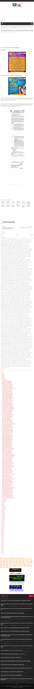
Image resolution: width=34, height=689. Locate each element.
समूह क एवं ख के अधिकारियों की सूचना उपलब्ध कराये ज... (8, 482)
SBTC (3, 337)
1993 (2, 542)
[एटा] (25, 558)
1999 (2, 536)
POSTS (30, 324)
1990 (2, 544)
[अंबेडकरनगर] (3, 558)
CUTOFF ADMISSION (3, 271)
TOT (20, 354)
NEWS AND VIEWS (20, 313)
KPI (6, 301)
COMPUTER (8, 268)
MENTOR (28, 307)
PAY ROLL (7, 321)
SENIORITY (2, 342)
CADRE (16, 259)
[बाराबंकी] (15, 562)
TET (8, 354)
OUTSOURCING (14, 319)
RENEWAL (5, 333)
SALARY (10, 336)
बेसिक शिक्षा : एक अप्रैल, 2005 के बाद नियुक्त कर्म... (7, 495)
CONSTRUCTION (18, 268)
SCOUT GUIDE (25, 339)
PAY (29, 319)
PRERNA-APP (2, 327)
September (3, 500)
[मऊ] (26, 562)
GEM (14, 286)
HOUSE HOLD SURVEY (3, 292)
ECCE (9, 277)
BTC (30, 256)
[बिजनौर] (18, 562)
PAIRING (23, 319)
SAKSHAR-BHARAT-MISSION (4, 336)
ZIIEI (8, 363)
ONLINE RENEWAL (3, 318)
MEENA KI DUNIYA (15, 307)
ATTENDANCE (30, 250)
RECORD (7, 331)
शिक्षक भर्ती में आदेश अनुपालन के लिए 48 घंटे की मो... (7, 421)
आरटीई (21, 363)
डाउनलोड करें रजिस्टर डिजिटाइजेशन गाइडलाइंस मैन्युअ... (8, 414)
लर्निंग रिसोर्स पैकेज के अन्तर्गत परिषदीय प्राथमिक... (7, 420)
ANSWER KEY (2, 247)
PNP (19, 324)
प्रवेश (5, 366)
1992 (2, 543)
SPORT (13, 348)
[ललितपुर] (2, 565)
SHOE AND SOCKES (19, 343)
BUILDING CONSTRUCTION (4, 259)
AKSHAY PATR (25, 244)
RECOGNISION (28, 330)
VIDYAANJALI (10, 360)
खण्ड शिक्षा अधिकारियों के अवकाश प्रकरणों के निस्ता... (7, 446)
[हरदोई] (8, 567)
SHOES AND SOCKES (8, 345)
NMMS (18, 315)
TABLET (16, 351)
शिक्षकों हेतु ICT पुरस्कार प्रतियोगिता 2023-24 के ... (7, 440)
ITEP (23, 298)
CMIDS (28, 265)
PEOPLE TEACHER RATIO (27, 321)
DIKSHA (7, 274)
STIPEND (27, 348)
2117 (2, 373)
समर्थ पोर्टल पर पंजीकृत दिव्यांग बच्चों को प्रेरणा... (7, 447)
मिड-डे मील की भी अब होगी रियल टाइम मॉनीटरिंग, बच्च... (8, 402)
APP (26, 247)
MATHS (2, 307)
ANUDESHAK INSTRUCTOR (19, 247)
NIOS (27, 313)
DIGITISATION (3, 274)
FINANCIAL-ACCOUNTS (18, 283)
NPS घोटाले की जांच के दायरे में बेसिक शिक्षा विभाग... (7, 391)
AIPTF (22, 244)
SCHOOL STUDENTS (3, 339)
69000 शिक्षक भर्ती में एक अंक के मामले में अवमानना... (7, 393)
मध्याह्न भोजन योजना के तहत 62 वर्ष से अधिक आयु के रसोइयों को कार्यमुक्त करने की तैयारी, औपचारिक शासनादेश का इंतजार (15, 631)
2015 (2, 518)
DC (28, 271)
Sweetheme (21, 687)
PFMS (1, 322)
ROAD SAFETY (6, 334)
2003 (2, 532)
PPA (1, 325)
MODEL (16, 310)
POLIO (25, 324)
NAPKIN (13, 312)
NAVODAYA (19, 312)
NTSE (12, 316)
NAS (15, 312)
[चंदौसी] (29, 559)
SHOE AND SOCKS (24, 343)
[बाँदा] (9, 562)
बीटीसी (16, 366)
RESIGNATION (21, 333)
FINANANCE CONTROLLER (4, 283)
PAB (16, 319)
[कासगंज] (9, 559)
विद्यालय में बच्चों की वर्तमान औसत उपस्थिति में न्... (7, 419)
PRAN (3, 325)
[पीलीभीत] (8, 561)
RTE (12, 334)
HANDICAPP (2, 289)
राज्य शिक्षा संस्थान (23, 366)
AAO (21, 241)
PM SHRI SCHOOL (6, 324)
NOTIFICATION (3, 316)
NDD (14, 313)
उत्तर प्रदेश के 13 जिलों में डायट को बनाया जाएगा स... (7, 496)
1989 (2, 545)
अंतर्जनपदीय (13, 363)
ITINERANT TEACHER (27, 298)
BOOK (2, 256)
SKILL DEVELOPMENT (3, 346)
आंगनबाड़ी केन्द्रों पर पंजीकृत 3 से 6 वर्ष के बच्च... (7, 401)
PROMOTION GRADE (3, 328)
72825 (8, 241)
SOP (1, 348)
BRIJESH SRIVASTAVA (24, 256)
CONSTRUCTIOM (13, 268)
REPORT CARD (12, 333)
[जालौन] (2, 561)
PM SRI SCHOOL (14, 324)
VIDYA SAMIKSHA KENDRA (4, 360)
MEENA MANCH (16, 32)
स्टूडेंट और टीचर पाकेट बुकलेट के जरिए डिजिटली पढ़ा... (7, 404)
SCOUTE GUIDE (3, 340)
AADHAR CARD (18, 241)
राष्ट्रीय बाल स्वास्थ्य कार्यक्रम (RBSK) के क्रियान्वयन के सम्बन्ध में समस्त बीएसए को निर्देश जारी (12, 671)
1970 (2, 553)
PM (14, 322)
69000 (6, 241)
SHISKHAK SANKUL (13, 343)
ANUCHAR (6, 247)
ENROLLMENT (16, 280)
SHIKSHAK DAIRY (30, 342)
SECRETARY (16, 340)
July (2, 502)
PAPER (27, 319)
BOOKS (4, 256)
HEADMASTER (15, 289)
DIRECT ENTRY (12, 274)
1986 (2, 546)
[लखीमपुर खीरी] (30, 564)
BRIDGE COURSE (19, 256)
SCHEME (8, 337)
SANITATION (23, 336)
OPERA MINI (16, 318)
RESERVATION (16, 333)
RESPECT (24, 333)
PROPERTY (21, 328)
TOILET (18, 354)
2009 (2, 525)
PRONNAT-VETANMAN (16, 328)
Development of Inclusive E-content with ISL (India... (8, 423)
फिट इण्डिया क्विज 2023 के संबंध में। (6, 475)
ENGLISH (7, 280)
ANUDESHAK (13, 247)
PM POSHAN (28, 322)
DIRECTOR (23, 274)
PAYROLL (14, 321)
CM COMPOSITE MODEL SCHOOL (5, 265)
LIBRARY (31, 301)
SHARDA (17, 342)
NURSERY (19, 316)
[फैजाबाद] (24, 561)
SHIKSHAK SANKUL (3, 343)
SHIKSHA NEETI (26, 342)
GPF (28, 286)
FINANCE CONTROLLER (11, 283)
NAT (17, 312)
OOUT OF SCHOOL (11, 318)
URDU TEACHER (26, 357)
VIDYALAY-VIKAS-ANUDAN (19, 360)
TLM (16, 354)
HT (15, 292)
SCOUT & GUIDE (14, 339)
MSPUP (2, 312)
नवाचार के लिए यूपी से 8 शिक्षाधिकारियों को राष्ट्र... (7, 403)
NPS (8, 316)
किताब (26, 363)
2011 (2, 523)
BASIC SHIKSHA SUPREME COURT (18, 253)
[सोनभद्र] (2, 567)
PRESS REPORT (7, 327)
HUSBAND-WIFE (19, 292)
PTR (31, 328)
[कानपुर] (2, 559)
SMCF (24, 346)
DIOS (9, 274)
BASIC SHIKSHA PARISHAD (10, 253)
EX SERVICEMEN (30, 280)
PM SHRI (2, 324)
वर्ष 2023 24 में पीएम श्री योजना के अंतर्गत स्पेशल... (7, 395)
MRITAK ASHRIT (29, 310)
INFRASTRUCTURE (12, 295)
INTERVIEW (13, 298)
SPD (3, 348)
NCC (3, 313)
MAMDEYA (22, 304)
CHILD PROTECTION (8, 32)
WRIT (1, 363)
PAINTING (19, 319)
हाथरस (10, 567)
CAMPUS (22, 259)
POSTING (27, 324)
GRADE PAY (30, 286)
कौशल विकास (28, 363)
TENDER (2, 354)
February (3, 508)
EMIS (1, 280)
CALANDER (19, 259)
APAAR (24, 247)
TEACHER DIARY (23, 351)
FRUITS (8, 286)
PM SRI (10, 324)
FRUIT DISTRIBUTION (4, 286)
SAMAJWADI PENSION (14, 336)
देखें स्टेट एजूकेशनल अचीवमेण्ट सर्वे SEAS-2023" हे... (7, 493)
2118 (2, 372)
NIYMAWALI (14, 315)
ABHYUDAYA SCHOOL (25, 241)
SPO (11, 348)
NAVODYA (30, 312)
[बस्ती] (4, 562)
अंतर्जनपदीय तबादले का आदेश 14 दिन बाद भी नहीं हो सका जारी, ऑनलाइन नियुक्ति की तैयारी (11, 675)
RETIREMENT (2, 334)
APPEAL (29, 247)
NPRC (6, 316)
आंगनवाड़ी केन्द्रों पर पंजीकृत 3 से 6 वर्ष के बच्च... (7, 483)
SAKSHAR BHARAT (25, 334)
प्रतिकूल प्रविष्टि (2, 366)
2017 (2, 516)
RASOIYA (20, 330)
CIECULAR (30, 262)
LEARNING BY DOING (12, 301)
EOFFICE (20, 280)
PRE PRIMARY (17, 325)
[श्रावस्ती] (12, 565)
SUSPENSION (2, 351)
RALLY (14, 330)
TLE (14, 354)
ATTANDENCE (26, 250)
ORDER (5, 319)
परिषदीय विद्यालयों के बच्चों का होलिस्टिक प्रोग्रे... (7, 438)
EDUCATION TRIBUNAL (26, 277)
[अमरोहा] (6, 558)
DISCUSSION (30, 274)
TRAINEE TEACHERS (24, 354)
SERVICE (6, 342)
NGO (23, 313)
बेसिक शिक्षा (19, 366)
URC (23, 357)
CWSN (8, 271)
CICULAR (27, 262)
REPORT (8, 333)
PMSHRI (18, 324)
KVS (8, 301)
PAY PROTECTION (3, 321)
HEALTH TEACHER (30, 289)
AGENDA (7, 244)
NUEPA (16, 316)
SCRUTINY (10, 340)
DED (31, 271)
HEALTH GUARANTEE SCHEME (23, 289)
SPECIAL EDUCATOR (7, 348)
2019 (2, 514)
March (3, 507)
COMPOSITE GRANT (3, 268)
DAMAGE (12, 271)
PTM (29, 328)
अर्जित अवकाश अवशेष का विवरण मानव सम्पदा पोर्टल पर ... (8, 492)
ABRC (29, 241)
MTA (4, 312)
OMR (24, 316)
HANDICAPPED (7, 289)
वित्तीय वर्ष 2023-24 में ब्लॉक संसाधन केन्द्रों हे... (7, 473)
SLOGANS (11, 346)
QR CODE (2, 330)
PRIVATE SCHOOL (20, 327)
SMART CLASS (15, 346)
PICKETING (4, 322)
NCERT (5, 313)
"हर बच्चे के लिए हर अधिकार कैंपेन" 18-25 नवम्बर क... (7, 428)
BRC (13, 256)
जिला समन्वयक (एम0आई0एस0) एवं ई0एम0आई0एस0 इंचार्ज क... (8, 455)
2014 (2, 519)
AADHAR (14, 241)
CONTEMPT (22, 268)
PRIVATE (16, 327)
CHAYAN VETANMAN (7, 262)
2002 (2, 533)
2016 (2, 517)
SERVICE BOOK (9, 342)
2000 (2, 535)
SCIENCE (8, 339)
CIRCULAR (12, 32)
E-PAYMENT (2, 277)
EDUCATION (21, 277)
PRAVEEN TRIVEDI (12, 325)
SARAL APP (30, 336)
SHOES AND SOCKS (14, 345)
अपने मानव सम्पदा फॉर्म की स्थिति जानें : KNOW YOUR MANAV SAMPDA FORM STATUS (12, 650)
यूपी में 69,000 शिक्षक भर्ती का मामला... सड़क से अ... (7, 392)
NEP (16, 313)
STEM (24, 348)
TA (13, 351)
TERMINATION (6, 354)
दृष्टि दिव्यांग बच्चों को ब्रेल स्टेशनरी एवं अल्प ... (6, 485)
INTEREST (7, 298)
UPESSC (8, 357)
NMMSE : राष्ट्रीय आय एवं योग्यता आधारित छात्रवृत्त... (7, 458)
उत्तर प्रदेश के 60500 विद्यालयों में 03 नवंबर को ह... (7, 491)
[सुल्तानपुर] (32, 565)
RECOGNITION (3, 331)
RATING (23, 330)
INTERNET (10, 298)
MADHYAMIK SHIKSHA (7, 304)
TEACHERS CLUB (27, 351)
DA (9, 271)
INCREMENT (7, 295)
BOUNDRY (7, 256)
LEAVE (28, 301)
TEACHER (18, 351)
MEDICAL (9, 307)
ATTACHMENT (17, 250)
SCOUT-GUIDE (29, 339)
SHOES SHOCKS (19, 345)
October (3, 499)
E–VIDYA (6, 277)
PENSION (20, 321)
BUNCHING (10, 259)
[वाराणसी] (5, 565)
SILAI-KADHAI (30, 345)
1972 (2, 552)
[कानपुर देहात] (6, 559)
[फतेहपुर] (14, 561)
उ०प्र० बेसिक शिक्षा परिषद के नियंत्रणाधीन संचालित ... (7, 430)
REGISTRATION (18, 331)
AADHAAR (11, 241)
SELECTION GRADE (27, 340)
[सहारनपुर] (22, 565)
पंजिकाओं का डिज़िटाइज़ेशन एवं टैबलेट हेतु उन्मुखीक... (7, 394)
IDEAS (29, 292)
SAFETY (16, 334)
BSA (28, 256)
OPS (31, 318)
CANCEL (25, 259)
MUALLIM (7, 312)
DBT (24, 271)
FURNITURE (11, 286)
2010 (2, 524)
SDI (13, 340)
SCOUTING (7, 340)
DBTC (26, 271)
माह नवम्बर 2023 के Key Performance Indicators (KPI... (8, 474)
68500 (4, 241)
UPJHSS (13, 357)
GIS (20, 286)
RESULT (27, 333)
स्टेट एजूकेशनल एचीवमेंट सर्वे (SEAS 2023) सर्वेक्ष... (7, 494)
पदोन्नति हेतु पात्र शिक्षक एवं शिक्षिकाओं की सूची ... (7, 459)
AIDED (15, 244)
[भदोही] (24, 562)
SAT (1, 337)
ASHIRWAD (2, 250)
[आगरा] (14, 558)
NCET (8, 313)
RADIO (8, 330)
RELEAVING (22, 331)
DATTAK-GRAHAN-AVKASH (19, 271)
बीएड (14, 366)
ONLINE (27, 316)
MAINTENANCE (19, 304)
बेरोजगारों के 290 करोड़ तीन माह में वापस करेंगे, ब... (7, 468)
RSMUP (10, 334)
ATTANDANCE (21, 250)
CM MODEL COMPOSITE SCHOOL (21, 265)
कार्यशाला (24, 363)
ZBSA (6, 363)
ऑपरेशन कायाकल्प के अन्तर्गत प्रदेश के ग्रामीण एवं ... (7, 429)
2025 (2, 375)
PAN (25, 319)
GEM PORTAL (17, 286)
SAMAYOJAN (19, 336)
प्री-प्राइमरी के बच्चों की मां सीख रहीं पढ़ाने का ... (7, 467)
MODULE (23, 310)
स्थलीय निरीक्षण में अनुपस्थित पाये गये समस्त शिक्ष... (7, 437)
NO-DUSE (23, 315)
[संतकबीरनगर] (16, 565)
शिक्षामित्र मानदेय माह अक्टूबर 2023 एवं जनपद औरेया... (7, 486)
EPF (22, 280)
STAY (22, 348)
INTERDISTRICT (3, 298)
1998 (2, 537)
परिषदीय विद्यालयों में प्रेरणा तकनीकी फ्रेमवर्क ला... (7, 410)
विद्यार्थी (30, 366)
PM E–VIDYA (21, 322)
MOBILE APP (12, 310)
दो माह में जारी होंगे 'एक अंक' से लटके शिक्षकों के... (7, 385)
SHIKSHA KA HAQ (21, 342)
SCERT (6, 337)
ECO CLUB (17, 277)
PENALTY (16, 321)
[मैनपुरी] (17, 564)
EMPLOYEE (4, 280)
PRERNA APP (30, 325)
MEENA (12, 307)
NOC (26, 315)
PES (31, 321)
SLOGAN (8, 346)
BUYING (14, 259)
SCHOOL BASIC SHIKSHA (20, 337)
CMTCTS (30, 265)
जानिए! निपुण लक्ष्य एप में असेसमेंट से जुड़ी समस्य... (7, 382)
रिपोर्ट (26, 366)
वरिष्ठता (28, 366)
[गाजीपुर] (18, 559)
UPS (18, 357)
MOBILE (9, 310)
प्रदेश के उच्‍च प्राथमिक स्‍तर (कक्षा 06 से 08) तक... (7, 432)
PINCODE (8, 322)
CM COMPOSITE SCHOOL (13, 265)
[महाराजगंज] (32, 562)
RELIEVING (26, 331)
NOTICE (28, 315)
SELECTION (22, 340)
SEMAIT (32, 340)
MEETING (24, 307)
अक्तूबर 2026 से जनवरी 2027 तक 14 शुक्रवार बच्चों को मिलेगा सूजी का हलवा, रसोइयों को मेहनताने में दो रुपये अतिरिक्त (15, 627)
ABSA (31, 241)
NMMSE (20, 315)
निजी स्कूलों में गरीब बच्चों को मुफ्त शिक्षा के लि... (7, 383)
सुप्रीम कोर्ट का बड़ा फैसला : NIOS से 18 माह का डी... (7, 384)
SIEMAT (27, 345)
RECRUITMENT (14, 331)
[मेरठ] (14, 564)
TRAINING (29, 354)
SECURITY (19, 340)
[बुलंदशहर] (21, 562)
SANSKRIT (27, 336)
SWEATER (6, 351)
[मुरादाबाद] (12, 564)
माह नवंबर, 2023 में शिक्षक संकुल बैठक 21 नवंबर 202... (7, 465)
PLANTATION (11, 322)
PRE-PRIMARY (21, 325)
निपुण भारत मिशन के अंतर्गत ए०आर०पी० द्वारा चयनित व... (7, 431)
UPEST (11, 357)
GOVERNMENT (25, 286)
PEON (22, 321)
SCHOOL (16, 337)
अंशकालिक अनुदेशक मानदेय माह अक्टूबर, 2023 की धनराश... (8, 487)
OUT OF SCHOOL (8, 319)
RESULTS (30, 333)
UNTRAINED (2, 357)
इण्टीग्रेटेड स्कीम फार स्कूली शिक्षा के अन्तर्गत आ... (7, 441)
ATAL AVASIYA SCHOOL (7, 250)
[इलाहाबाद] (20, 558)
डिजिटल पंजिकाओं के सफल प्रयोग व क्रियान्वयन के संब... (8, 409)
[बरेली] (29, 561)
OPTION (2, 319)
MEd (6, 307)
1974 (2, 551)
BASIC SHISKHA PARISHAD (27, 253)
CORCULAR (30, 268)
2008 (2, 526)
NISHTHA (7, 315)
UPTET (21, 357)
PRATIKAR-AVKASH (7, 325)
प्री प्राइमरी (8, 366)
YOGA (4, 363)
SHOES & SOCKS (3, 345)
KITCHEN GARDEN (3, 301)
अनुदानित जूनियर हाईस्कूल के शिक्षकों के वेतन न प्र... (7, 450)
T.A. (12, 351)
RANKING (16, 330)
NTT (14, 316)
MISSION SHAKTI (3, 310)
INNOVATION (17, 295)
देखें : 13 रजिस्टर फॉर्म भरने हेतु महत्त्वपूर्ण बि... (6, 413)
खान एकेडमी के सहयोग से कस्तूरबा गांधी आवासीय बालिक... (8, 466)
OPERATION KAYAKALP (21, 318)
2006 (2, 528)
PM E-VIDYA (17, 322)
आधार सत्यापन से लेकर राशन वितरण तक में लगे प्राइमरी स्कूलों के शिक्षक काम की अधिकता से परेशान (12, 664)
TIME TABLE (11, 354)
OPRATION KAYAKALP (28, 318)
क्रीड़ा (31, 363)
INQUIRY (21, 295)
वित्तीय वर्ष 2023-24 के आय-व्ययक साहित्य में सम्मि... (7, 449)
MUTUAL (10, 312)
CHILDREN (24, 262)
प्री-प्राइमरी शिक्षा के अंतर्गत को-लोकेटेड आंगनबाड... (7, 411)
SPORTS (16, 348)
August (3, 501)
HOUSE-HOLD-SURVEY (10, 292)
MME (6, 310)
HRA (14, 292)
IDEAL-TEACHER (25, 292)
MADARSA (2, 304)
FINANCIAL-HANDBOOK (25, 283)
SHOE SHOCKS (29, 343)
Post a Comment (4, 233)
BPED (10, 256)
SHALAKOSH (13, 342)
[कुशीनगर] (12, 559)
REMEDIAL (2, 333)
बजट (10, 366)
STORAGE (30, 348)
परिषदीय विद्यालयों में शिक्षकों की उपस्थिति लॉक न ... (7, 464)
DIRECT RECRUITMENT (18, 274)
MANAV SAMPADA (27, 304)
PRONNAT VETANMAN (10, 328)
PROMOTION (25, 327)
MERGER (31, 307)
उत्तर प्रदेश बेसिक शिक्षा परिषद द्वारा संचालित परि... (7, 469)
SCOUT (11, 339)
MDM (4, 307)
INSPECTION (24, 295)
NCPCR (10, 313)
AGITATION (10, 244)
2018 (2, 515)
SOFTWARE (31, 346)
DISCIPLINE (26, 274)
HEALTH (18, 289)
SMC (22, 346)
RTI (14, 334)
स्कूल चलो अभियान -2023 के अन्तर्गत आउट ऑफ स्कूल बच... (8, 448)
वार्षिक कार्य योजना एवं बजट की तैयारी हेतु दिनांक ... (7, 457)
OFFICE (22, 316)
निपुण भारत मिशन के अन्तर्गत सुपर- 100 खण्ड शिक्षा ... (7, 422)
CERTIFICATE (2, 262)
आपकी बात (18, 363)
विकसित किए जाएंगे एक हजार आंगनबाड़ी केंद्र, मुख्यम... (7, 400)
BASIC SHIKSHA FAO (3, 253)
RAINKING (11, 330)
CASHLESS (28, 259)
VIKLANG (28, 360)
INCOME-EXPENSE (3, 295)
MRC (25, 310)
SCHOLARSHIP (12, 337)
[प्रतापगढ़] (11, 561)
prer (24, 325)
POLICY (22, 324)
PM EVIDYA (24, 322)
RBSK (25, 330)
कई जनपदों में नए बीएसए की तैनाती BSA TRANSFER (7, 386)
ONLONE (7, 318)
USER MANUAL (31, 357)
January (3, 509)
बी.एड (12, 366)
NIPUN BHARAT (3, 315)
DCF (29, 271)
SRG (18, 348)
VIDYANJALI (25, 360)
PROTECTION (25, 328)
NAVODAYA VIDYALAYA (25, 312)
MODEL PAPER (19, 310)
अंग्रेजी (10, 363)
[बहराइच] (7, 562)
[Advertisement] (17, 15)
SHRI (22, 345)
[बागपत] (12, 562)
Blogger (15, 687)
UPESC (6, 357)
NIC (25, 313)
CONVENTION (26, 268)
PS (27, 328)
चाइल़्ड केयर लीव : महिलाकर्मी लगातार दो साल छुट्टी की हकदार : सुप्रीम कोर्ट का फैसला (11, 657)
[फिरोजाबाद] (21, 561)
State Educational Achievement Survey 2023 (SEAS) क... (9, 478)
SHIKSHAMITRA (8, 343)
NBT (1, 313)
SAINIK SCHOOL (20, 334)
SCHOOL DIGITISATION (28, 337)
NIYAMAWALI (10, 315)
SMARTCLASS (19, 346)
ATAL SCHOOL (13, 250)
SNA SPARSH (27, 346)
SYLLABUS (9, 351)
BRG (15, 256)
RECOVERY (9, 331)
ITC (21, 298)
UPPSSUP (16, 357)
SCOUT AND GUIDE (19, 339)
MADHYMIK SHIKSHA (13, 304)
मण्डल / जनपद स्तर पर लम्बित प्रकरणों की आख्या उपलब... (8, 456)
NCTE (12, 313)
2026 (2, 374)
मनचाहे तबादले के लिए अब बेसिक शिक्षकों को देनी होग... (7, 439)
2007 (2, 527)
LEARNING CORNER (18, 301)
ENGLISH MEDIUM (11, 280)
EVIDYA (24, 280)
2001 (2, 534)
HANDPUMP (10, 289)
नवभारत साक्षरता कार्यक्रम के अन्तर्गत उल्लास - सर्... (7, 476)
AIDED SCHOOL (19, 244)
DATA (14, 271)
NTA (10, 316)
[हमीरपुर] (5, 567)
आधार (16, 363)
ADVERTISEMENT (3, 244)
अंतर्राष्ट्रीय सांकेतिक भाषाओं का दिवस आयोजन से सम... (7, 484)
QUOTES (5, 330)
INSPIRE (28, 295)
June (3, 503)
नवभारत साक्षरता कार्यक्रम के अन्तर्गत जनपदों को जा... (7, 477)
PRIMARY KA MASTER (12, 327)
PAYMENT (10, 321)
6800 (1, 241)
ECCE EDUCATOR (13, 277)
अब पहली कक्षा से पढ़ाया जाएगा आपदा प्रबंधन (6, 412)
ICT (22, 292)
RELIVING (29, 331)
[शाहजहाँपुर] (9, 565)
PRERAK (27, 325)
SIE (24, 345)
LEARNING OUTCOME (24, 301)
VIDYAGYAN (13, 360)
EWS (26, 280)
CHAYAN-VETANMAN (13, 262)
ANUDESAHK (9, 247)
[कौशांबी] (15, 559)
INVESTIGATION (18, 298)
